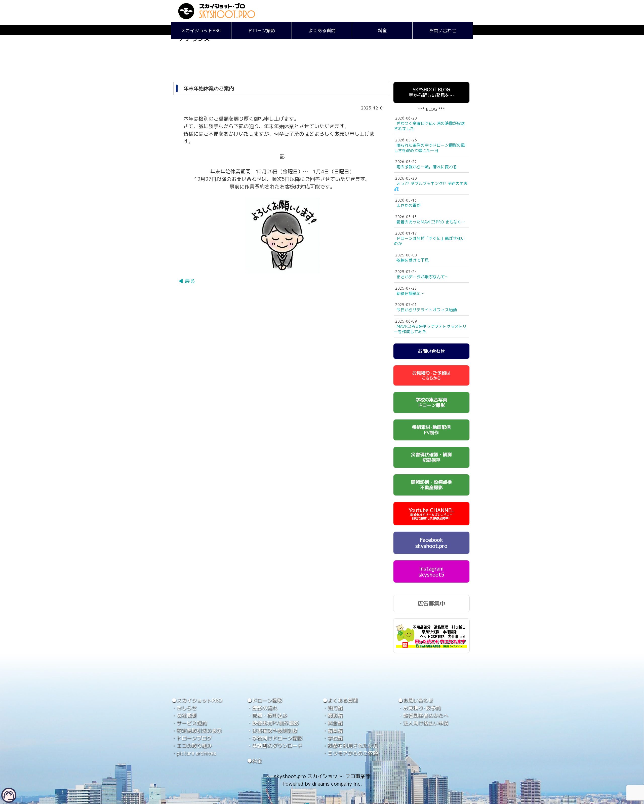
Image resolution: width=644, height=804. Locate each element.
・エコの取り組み (192, 745)
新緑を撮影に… (410, 293)
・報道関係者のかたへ (423, 715)
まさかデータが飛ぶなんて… (422, 277)
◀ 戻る (186, 280)
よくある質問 (322, 30)
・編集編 (333, 730)
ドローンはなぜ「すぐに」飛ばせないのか (429, 241)
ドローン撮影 (261, 30)
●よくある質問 (340, 700)
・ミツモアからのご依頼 (350, 752)
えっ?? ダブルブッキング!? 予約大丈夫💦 (431, 186)
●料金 (254, 760)
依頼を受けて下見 (412, 260)
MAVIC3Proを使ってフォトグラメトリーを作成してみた (430, 329)
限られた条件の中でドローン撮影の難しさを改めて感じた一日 (429, 147)
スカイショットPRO (201, 30)
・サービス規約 (189, 722)
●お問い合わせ (415, 700)
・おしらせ (184, 707)
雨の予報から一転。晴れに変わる (426, 167)
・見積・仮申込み (267, 715)
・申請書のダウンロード (274, 745)
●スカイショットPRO (197, 700)
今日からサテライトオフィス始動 (426, 310)
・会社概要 (184, 715)
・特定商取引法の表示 (197, 730)
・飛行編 (333, 707)
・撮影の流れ (262, 707)
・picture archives (194, 752)
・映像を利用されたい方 (350, 745)
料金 (382, 30)
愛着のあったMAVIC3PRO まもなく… (430, 222)
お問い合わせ (442, 30)
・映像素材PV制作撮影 (273, 722)
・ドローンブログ (192, 737)
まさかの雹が (408, 205)
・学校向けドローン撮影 (274, 737)
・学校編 (333, 737)
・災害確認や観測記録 (272, 730)
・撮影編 (333, 715)
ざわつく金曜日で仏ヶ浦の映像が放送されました (429, 126)
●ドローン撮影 (264, 700)
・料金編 (333, 722)
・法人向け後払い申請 (423, 722)
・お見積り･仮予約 (419, 707)
